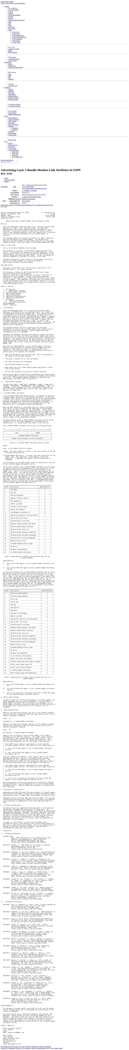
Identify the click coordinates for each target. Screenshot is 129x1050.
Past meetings (12, 113)
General (10, 11)
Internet (10, 13)
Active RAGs (16, 40)
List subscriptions (13, 150)
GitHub (56, 1048)
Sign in (10, 143)
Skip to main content (7, 1)
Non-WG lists (12, 60)
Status (6, 178)
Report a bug (12, 140)
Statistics (11, 126)
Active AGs (15, 32)
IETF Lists (15, 152)
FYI (16, 86)
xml (28, 197)
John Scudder (26, 201)
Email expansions (10, 180)
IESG (10, 22)
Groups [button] (7, 6)
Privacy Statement (45, 1046)
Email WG (12, 205)
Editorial (10, 79)
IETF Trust (25, 1046)
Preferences (11, 147)
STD (10, 86)
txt (23, 197)
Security (10, 18)
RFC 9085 (30, 187)
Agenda (10, 89)
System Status (41, 1048)
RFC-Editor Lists (17, 157)
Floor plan (11, 93)
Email (60, 1048)
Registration (11, 94)
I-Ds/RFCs (15, 128)
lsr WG (44, 188)
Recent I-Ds (11, 66)
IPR (17, 205)
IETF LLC (11, 27)
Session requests (13, 99)
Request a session (13, 98)
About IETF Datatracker (8, 1048)
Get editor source (40, 205)
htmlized (34, 197)
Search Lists (49, 205)
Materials (11, 91)
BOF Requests (12, 52)
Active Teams (16, 42)
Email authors (5, 205)
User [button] (6, 141)
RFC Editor (11, 28)
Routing (10, 17)
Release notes (12, 133)
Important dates (12, 96)
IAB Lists (15, 155)
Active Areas (16, 34)
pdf (31, 197)
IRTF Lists (15, 153)
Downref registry (13, 125)
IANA (38, 1046)
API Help (11, 131)
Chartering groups (13, 49)
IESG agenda (12, 121)
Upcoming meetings (14, 106)
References (22, 205)
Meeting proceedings (14, 114)
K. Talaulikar (26, 190)
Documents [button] (8, 62)
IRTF (10, 25)
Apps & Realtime (13, 10)
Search (10, 64)
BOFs (10, 50)
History (7, 181)
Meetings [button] (7, 87)
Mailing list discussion (28, 199)
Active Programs (17, 39)
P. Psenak (34, 190)
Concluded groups (13, 59)
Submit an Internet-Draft (15, 67)
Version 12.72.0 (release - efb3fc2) (26, 1048)
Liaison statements (13, 119)
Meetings (15, 130)
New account (12, 148)
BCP (13, 86)
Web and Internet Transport (16, 20)
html (25, 197)
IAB (9, 23)
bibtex (39, 197)
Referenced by (30, 205)
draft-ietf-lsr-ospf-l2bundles (33, 188)
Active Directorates (18, 35)
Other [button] (6, 116)
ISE (9, 77)
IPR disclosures (13, 118)
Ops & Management (14, 15)
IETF (2, 1046)
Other (10, 30)
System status (12, 135)
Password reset (12, 145)
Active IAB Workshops (19, 37)
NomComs (11, 123)
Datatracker (21, 3)
